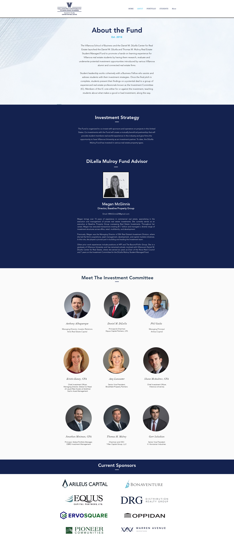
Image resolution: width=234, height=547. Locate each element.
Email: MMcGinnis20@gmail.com (116, 214)
